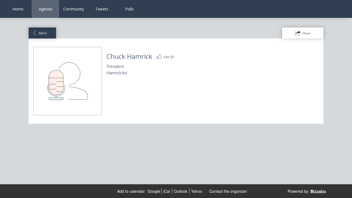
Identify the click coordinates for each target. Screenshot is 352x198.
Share (306, 33)
